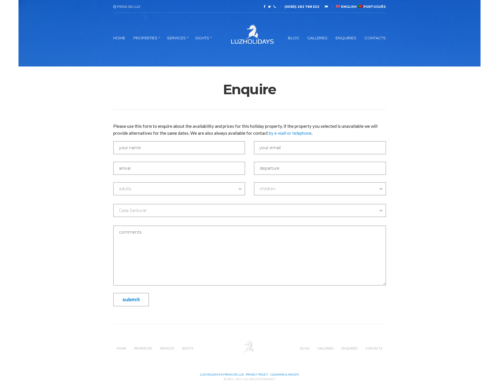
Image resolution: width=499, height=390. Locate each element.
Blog (293, 38)
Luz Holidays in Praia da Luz (222, 374)
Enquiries (346, 38)
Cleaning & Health (284, 374)
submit (131, 299)
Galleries (317, 38)
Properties (145, 38)
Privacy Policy (257, 374)
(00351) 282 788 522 (301, 7)
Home (119, 38)
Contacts (375, 38)
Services (176, 38)
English (348, 7)
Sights (202, 38)
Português (374, 7)
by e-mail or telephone (290, 133)
